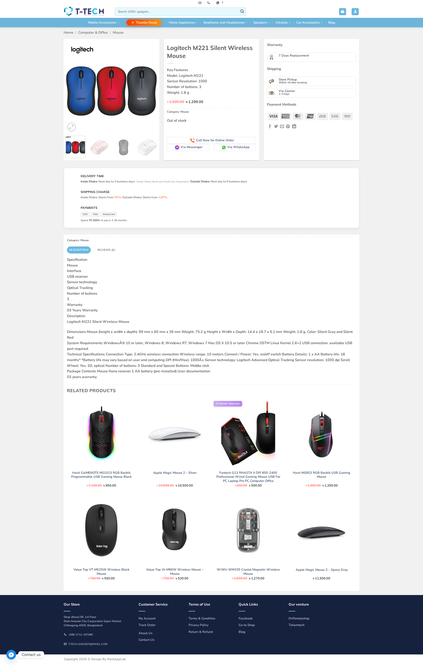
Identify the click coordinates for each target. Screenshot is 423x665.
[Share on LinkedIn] (294, 126)
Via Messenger (191, 147)
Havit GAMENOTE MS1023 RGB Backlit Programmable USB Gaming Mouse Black (101, 475)
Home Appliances (182, 22)
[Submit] (242, 11)
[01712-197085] (209, 3)
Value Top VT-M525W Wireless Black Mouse (101, 572)
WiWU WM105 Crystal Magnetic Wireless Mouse (248, 572)
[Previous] (73, 87)
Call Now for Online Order (215, 140)
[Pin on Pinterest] (288, 126)
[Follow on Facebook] (222, 2)
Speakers (260, 22)
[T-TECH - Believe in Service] (86, 12)
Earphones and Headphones (224, 22)
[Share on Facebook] (270, 126)
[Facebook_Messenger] (11, 654)
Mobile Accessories (102, 22)
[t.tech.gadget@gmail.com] (200, 3)
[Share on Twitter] (276, 126)
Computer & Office (93, 32)
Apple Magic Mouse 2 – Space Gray (322, 570)
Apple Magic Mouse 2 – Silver (175, 473)
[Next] (150, 87)
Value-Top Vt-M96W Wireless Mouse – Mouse (174, 572)
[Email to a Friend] (282, 126)
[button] (342, 11)
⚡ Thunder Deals (144, 22)
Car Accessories (308, 22)
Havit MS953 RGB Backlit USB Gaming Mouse (321, 475)
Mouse (118, 32)
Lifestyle (281, 22)
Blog (331, 22)
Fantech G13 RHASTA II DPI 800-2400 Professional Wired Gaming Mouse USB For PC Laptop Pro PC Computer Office (248, 477)
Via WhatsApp (238, 147)
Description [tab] (79, 250)
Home (68, 32)
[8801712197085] (218, 3)
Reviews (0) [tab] (106, 250)
